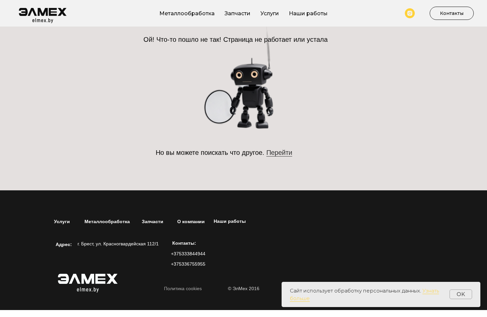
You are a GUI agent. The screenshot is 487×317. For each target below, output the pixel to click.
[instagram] (410, 13)
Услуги (269, 13)
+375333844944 (188, 253)
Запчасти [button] (237, 13)
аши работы (230, 221)
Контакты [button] (451, 13)
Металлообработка (187, 13)
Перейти (279, 152)
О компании (191, 221)
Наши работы (308, 13)
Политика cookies (183, 288)
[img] (89, 280)
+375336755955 (188, 264)
